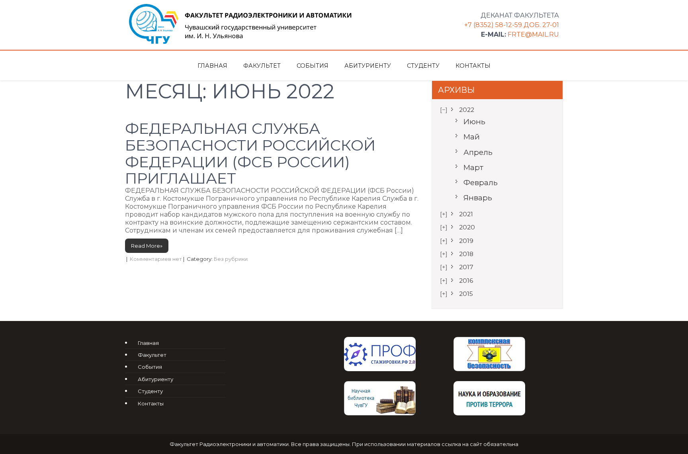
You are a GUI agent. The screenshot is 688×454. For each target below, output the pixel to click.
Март (473, 167)
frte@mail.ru (533, 34)
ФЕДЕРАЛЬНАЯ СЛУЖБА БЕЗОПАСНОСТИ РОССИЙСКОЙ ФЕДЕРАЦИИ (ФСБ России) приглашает (250, 153)
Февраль (480, 182)
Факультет (262, 65)
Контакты (473, 65)
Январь (477, 197)
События (312, 65)
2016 (466, 280)
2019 (466, 241)
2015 (466, 293)
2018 (466, 254)
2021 (466, 214)
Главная (212, 65)
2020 (467, 227)
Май (471, 136)
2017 (466, 267)
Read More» (146, 246)
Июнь (474, 121)
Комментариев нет (156, 259)
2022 (466, 110)
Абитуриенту (367, 65)
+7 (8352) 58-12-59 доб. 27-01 (511, 25)
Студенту (423, 65)
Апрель (478, 152)
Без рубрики (231, 259)
